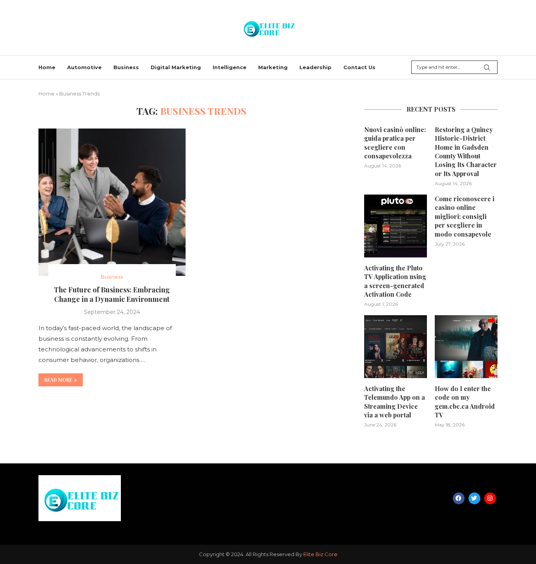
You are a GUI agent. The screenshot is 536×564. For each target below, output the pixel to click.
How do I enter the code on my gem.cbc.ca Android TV (465, 401)
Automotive (84, 67)
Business (126, 67)
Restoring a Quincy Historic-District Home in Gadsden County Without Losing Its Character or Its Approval (466, 151)
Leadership (315, 67)
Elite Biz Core (320, 554)
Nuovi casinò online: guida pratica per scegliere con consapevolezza (395, 142)
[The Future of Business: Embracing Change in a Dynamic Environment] (112, 202)
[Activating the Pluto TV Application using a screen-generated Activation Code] (395, 226)
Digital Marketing (176, 67)
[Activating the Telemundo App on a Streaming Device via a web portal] (395, 346)
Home (46, 67)
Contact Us (359, 67)
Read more (58, 380)
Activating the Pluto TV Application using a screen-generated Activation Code (395, 281)
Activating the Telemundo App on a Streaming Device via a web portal (394, 401)
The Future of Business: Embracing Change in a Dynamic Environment (112, 294)
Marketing (273, 67)
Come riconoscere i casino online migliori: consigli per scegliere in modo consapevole (464, 216)
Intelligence (229, 67)
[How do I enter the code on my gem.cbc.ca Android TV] (466, 346)
